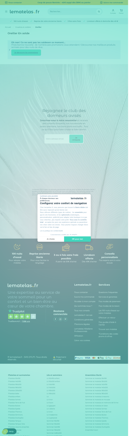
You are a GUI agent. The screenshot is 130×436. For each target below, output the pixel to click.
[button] (5, 432)
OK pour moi (77, 239)
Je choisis (51, 239)
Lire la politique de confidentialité (51, 231)
